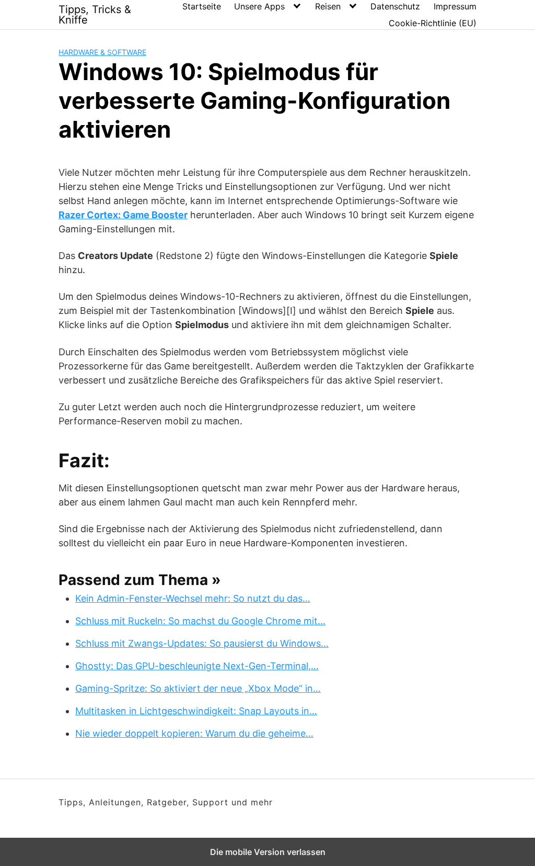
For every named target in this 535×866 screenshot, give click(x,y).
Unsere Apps (259, 6)
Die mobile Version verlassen (267, 852)
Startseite (201, 6)
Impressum (455, 6)
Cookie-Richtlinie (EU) (432, 23)
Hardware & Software (102, 52)
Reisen (328, 6)
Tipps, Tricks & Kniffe (95, 14)
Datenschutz (395, 6)
